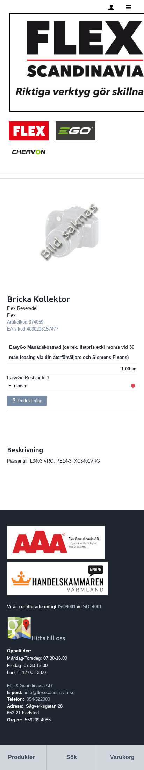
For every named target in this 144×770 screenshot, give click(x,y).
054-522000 (38, 699)
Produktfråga (29, 400)
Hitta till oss (48, 638)
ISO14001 (91, 606)
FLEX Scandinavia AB (29, 685)
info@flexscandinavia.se (49, 692)
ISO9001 (66, 606)
